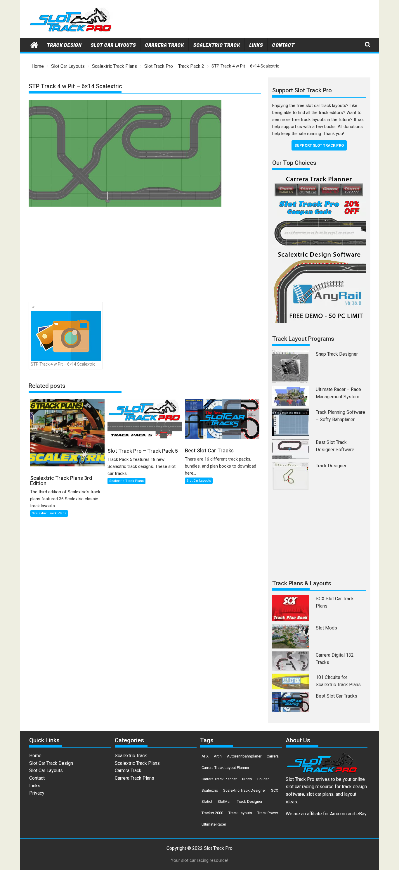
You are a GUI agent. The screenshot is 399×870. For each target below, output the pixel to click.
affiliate (314, 814)
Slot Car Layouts (113, 45)
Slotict (207, 801)
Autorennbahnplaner (244, 756)
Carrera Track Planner (219, 779)
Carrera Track (164, 45)
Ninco (247, 779)
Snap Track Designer (337, 354)
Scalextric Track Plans (49, 513)
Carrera (273, 756)
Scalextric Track (216, 45)
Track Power (267, 813)
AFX (205, 756)
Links (256, 45)
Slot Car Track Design (51, 763)
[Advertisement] (264, 20)
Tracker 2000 (212, 813)
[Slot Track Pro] (34, 44)
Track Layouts (240, 813)
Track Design (64, 45)
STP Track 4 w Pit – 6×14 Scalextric (63, 364)
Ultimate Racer (214, 824)
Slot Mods (326, 628)
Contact (283, 45)
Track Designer (331, 465)
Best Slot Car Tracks (336, 696)
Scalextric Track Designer (244, 790)
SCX (274, 790)
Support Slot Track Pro (319, 145)
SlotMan (225, 801)
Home (35, 755)
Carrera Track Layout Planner (225, 767)
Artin (218, 756)
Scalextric (210, 790)
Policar (263, 779)
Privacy (36, 793)
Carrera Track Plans (134, 778)
